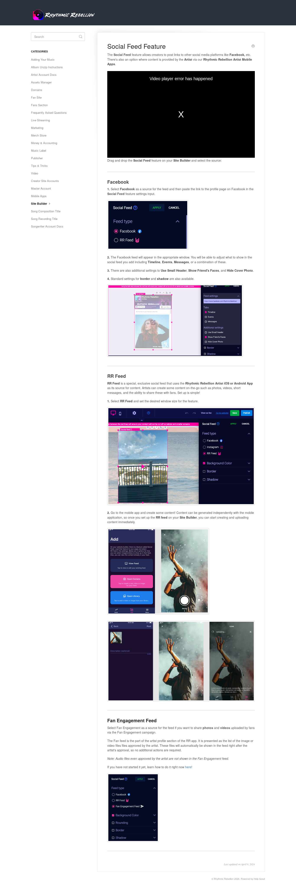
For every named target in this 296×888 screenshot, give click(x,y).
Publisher (37, 158)
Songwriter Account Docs (47, 226)
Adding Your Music (43, 59)
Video (34, 173)
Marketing (37, 128)
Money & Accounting (44, 143)
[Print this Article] (253, 46)
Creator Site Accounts (45, 181)
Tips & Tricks (39, 166)
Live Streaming (40, 120)
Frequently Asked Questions (49, 112)
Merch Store (38, 135)
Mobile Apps (39, 196)
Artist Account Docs (44, 75)
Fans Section (39, 105)
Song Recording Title (44, 219)
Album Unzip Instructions (47, 67)
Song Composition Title (45, 211)
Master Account (41, 188)
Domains (36, 90)
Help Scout (259, 878)
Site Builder (39, 203)
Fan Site (36, 97)
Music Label (38, 150)
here (188, 767)
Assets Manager (41, 82)
